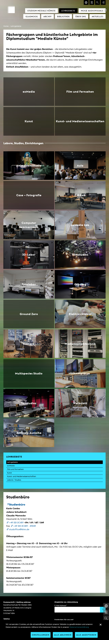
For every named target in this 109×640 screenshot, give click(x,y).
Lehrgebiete (68, 10)
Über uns (80, 16)
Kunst (9, 473)
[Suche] (97, 2)
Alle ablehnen (62, 635)
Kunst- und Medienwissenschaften (21, 476)
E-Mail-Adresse (60, 605)
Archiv (47, 16)
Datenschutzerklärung (79, 627)
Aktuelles (97, 16)
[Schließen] (100, 624)
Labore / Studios (14, 480)
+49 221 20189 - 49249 (24, 526)
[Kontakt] (91, 2)
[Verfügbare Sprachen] (86, 2)
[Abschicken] (103, 610)
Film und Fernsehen (15, 469)
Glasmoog (32, 16)
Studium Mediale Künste (41, 10)
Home (6, 26)
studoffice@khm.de (19, 529)
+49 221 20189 (16, 522)
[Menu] (105, 10)
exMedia (11, 466)
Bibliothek (63, 16)
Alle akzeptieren (86, 635)
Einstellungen (40, 635)
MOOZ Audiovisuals (92, 10)
